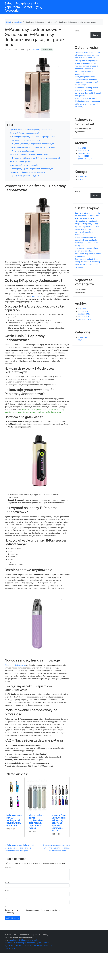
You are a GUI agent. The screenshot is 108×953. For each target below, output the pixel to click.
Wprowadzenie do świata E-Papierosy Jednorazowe (30, 129)
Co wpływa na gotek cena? (23, 151)
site (6, 899)
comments (9, 867)
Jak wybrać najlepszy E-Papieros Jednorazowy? (29, 154)
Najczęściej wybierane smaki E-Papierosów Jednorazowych (36, 158)
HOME (8, 22)
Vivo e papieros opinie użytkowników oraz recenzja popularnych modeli (36, 821)
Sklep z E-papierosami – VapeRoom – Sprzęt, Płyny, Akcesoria (23, 7)
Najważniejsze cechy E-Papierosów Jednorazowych (33, 144)
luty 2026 (82, 148)
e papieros (18, 22)
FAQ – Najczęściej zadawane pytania (24, 176)
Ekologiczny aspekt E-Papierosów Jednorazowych (32, 169)
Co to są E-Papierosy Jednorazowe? (24, 133)
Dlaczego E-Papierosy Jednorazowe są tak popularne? (34, 137)
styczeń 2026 (83, 151)
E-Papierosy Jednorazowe (15, 665)
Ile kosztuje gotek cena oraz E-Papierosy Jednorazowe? (32, 147)
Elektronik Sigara (19, 943)
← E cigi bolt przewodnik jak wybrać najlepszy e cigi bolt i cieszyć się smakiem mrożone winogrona (19, 848)
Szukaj (77, 31)
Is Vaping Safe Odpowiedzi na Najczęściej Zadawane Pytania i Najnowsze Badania (59, 823)
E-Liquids (14, 945)
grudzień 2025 (84, 153)
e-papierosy (24, 945)
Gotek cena (36, 296)
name (7, 882)
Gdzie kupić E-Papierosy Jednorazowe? (26, 140)
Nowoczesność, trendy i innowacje (24, 165)
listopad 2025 (83, 156)
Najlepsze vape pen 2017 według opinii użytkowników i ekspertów (14, 820)
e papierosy (13, 940)
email (7, 890)
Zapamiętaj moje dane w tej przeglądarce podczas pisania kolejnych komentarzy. (32, 911)
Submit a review (12, 918)
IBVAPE (33, 945)
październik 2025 (85, 159)
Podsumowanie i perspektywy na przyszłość (27, 172)
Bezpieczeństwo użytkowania (21, 161)
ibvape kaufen (42, 945)
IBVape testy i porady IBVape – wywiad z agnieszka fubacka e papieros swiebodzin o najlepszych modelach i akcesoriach (87, 68)
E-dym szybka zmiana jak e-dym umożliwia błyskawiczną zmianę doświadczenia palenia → (56, 848)
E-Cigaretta (24, 940)
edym (80, 179)
